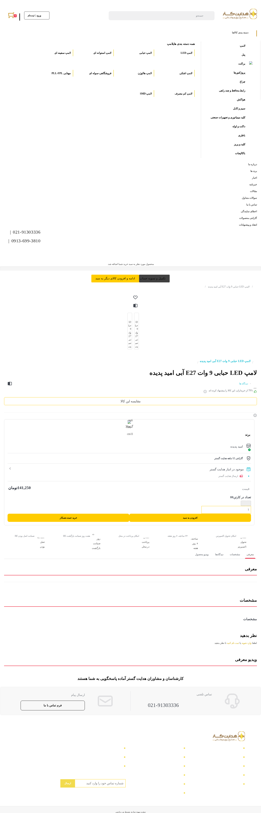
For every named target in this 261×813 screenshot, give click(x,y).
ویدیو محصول (202, 554)
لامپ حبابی (145, 52)
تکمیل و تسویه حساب (153, 278)
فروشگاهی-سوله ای (99, 73)
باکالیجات (240, 153)
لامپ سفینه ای (62, 52)
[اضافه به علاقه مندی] (135, 297)
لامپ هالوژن (144, 73)
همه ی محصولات (168, 757)
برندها (236, 784)
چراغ (242, 81)
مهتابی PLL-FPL (61, 73)
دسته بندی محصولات (166, 748)
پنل (243, 54)
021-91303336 (163, 705)
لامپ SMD (145, 93)
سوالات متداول (230, 775)
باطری (241, 135)
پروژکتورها (239, 72)
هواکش (241, 99)
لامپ (242, 45)
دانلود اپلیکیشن (170, 775)
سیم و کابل (239, 108)
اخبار (236, 766)
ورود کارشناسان (169, 793)
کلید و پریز (239, 144)
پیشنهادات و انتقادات (166, 784)
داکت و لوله (238, 126)
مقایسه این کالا (131, 401)
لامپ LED (186, 52)
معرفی (250, 554)
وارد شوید (246, 643)
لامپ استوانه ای (102, 52)
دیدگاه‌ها (219, 554)
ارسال (67, 783)
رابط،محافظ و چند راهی (232, 90)
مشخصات (235, 554)
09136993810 (112, 766)
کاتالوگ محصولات (167, 766)
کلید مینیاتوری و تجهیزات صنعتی (228, 117)
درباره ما (234, 757)
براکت (241, 63)
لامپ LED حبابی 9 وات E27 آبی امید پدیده (227, 286)
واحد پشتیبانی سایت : (106, 757)
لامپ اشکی (185, 73)
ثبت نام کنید (233, 643)
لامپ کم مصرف (183, 93)
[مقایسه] (135, 305)
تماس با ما (233, 748)
